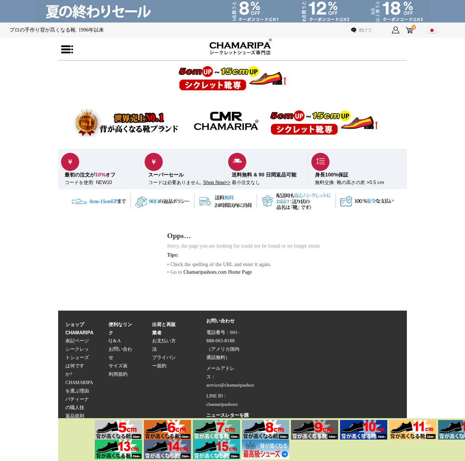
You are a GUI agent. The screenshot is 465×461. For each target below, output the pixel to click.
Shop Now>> (216, 182)
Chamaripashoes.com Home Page (217, 272)
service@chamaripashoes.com (235, 385)
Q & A (115, 340)
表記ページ (77, 340)
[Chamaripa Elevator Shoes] (232, 47)
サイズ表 (118, 365)
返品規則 (74, 416)
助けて (365, 30)
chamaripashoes (222, 404)
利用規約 (118, 374)
